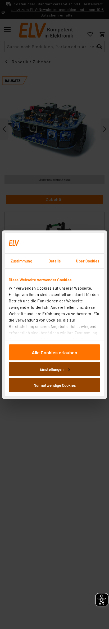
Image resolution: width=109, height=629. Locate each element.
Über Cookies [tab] (87, 260)
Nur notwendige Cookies (55, 385)
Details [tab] (54, 260)
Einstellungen (51, 369)
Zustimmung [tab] (21, 260)
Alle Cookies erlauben (54, 352)
